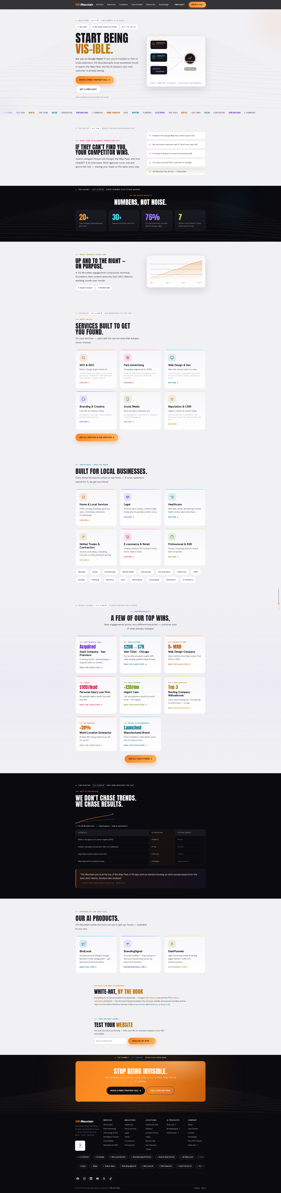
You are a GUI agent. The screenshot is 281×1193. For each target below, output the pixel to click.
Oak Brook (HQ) (152, 1124)
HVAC (196, 572)
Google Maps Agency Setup (197, 1157)
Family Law (181, 572)
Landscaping (154, 579)
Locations (123, 4)
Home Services (130, 1128)
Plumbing (95, 579)
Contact (191, 1133)
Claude (78, 1166)
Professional (130, 1145)
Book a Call (197, 5)
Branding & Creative (111, 1137)
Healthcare (129, 1124)
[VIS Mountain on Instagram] (84, 1178)
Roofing (81, 579)
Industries (111, 4)
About (190, 1124)
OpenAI (91, 1166)
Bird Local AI (185, 1166)
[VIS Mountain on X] (104, 1178)
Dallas (148, 1137)
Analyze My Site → (142, 1041)
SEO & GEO (108, 1124)
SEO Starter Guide (153, 998)
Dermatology (110, 572)
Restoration (171, 579)
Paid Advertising (109, 1128)
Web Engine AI (203, 1166)
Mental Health (128, 572)
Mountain (84, 4)
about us (154, 1004)
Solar (123, 579)
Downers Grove (152, 1133)
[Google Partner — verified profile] (80, 1146)
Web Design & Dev (110, 1133)
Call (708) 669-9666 (160, 1090)
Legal (127, 1133)
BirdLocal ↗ (171, 1124)
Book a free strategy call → (94, 80)
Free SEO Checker (195, 1141)
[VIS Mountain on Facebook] (77, 1178)
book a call (165, 1004)
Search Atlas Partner (86, 1157)
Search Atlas (147, 1166)
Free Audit (180, 5)
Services (99, 4)
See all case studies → (140, 759)
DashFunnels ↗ (173, 1133)
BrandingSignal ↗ (173, 1128)
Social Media (108, 1141)
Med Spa (81, 572)
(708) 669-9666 (114, 1188)
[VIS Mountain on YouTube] (97, 1178)
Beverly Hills (150, 1141)
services (141, 1004)
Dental (95, 572)
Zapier (137, 1157)
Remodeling (137, 579)
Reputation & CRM (110, 1145)
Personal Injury (164, 572)
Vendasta (123, 1157)
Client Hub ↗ (193, 1145)
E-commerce (188, 579)
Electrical (110, 579)
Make (149, 1157)
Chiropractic (146, 572)
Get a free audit (88, 89)
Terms (203, 1188)
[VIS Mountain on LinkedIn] (91, 1178)
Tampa (148, 1149)
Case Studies (137, 4)
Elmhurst (149, 1128)
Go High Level (107, 1157)
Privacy (197, 1188)
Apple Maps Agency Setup (169, 1157)
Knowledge (164, 4)
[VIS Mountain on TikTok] (110, 1178)
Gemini (120, 1166)
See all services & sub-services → (96, 437)
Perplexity (106, 1166)
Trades (127, 1137)
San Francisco (151, 1145)
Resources (150, 4)
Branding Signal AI (166, 1166)
